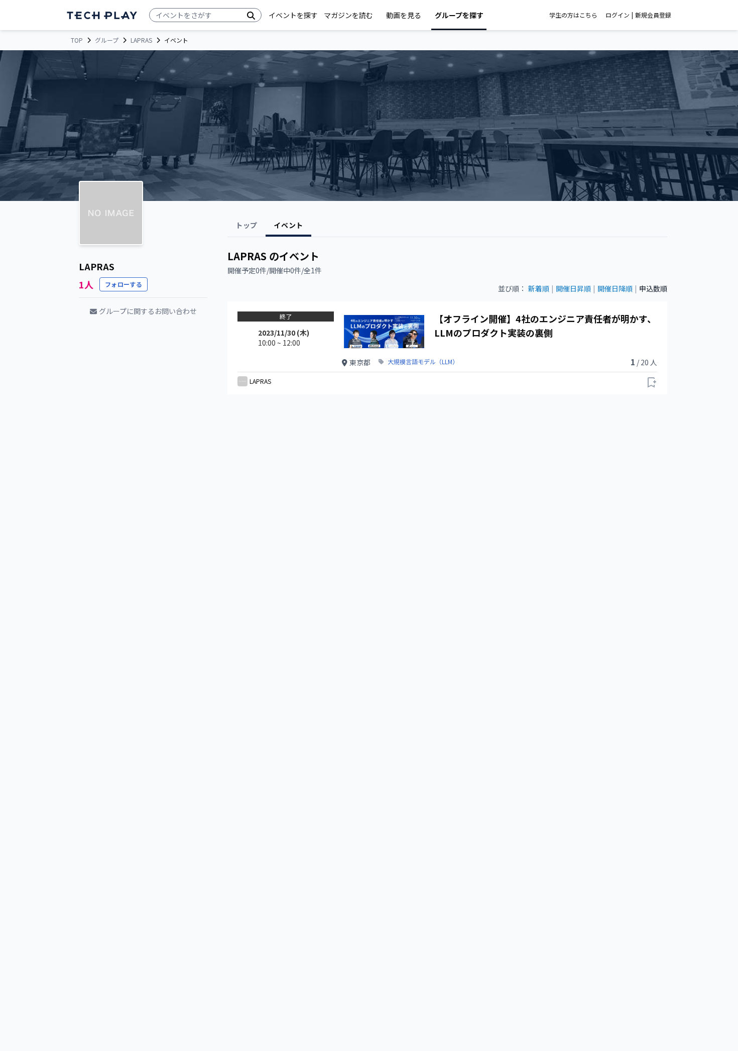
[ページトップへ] (102, 15)
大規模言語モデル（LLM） (423, 362)
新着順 (538, 288)
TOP (77, 40)
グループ (106, 40)
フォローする (123, 284)
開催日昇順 (573, 288)
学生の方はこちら (573, 15)
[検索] (251, 15)
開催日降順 (615, 288)
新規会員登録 (653, 15)
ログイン (617, 15)
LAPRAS (141, 40)
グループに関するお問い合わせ (148, 311)
